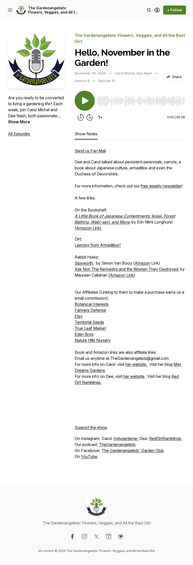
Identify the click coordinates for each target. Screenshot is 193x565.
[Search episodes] (149, 10)
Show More (19, 121)
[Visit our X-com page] (96, 536)
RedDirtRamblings (165, 438)
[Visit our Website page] (108, 536)
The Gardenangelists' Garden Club (133, 450)
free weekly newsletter (161, 185)
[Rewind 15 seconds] (80, 117)
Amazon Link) (89, 228)
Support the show (91, 427)
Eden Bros (84, 334)
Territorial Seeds (89, 322)
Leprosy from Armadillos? (98, 245)
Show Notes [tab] (86, 133)
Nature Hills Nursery (93, 340)
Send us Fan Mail (90, 150)
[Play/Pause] (85, 101)
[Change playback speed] (100, 117)
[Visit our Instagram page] (84, 536)
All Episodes (19, 133)
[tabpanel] (130, 306)
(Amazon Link (121, 275)
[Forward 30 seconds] (89, 117)
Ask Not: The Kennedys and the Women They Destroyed (126, 269)
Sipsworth (84, 263)
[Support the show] (157, 10)
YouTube (89, 456)
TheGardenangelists (117, 444)
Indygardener (125, 438)
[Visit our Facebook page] (72, 536)
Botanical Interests (92, 304)
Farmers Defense (90, 310)
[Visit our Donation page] (120, 536)
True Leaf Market (90, 328)
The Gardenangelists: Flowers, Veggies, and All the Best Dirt (53, 10)
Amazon (142, 263)
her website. (136, 364)
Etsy (79, 316)
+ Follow (174, 10)
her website (133, 376)
